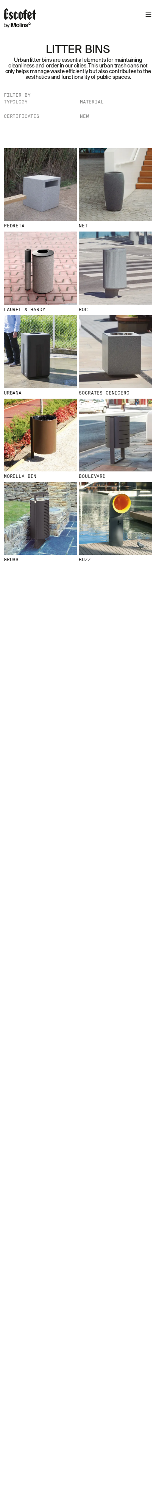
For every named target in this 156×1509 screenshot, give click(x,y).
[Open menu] (147, 15)
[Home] (20, 19)
